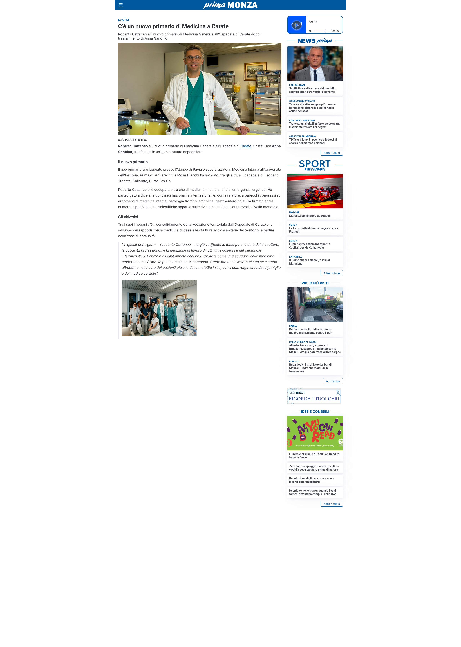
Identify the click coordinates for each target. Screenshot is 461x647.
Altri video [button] (333, 381)
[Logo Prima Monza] (230, 5)
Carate (245, 146)
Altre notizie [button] (332, 152)
